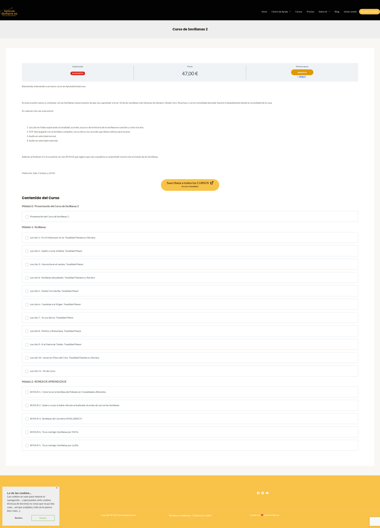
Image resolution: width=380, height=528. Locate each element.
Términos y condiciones (180, 515)
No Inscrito (77, 73)
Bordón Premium (369, 11)
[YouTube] (267, 493)
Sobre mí (323, 11)
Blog (337, 11)
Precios (310, 11)
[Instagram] (262, 493)
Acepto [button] (43, 518)
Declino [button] (19, 518)
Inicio (264, 11)
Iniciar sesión (350, 11)
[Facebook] (258, 493)
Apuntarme (302, 72)
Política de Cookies (202, 515)
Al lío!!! (302, 77)
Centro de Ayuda (279, 11)
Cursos (298, 11)
